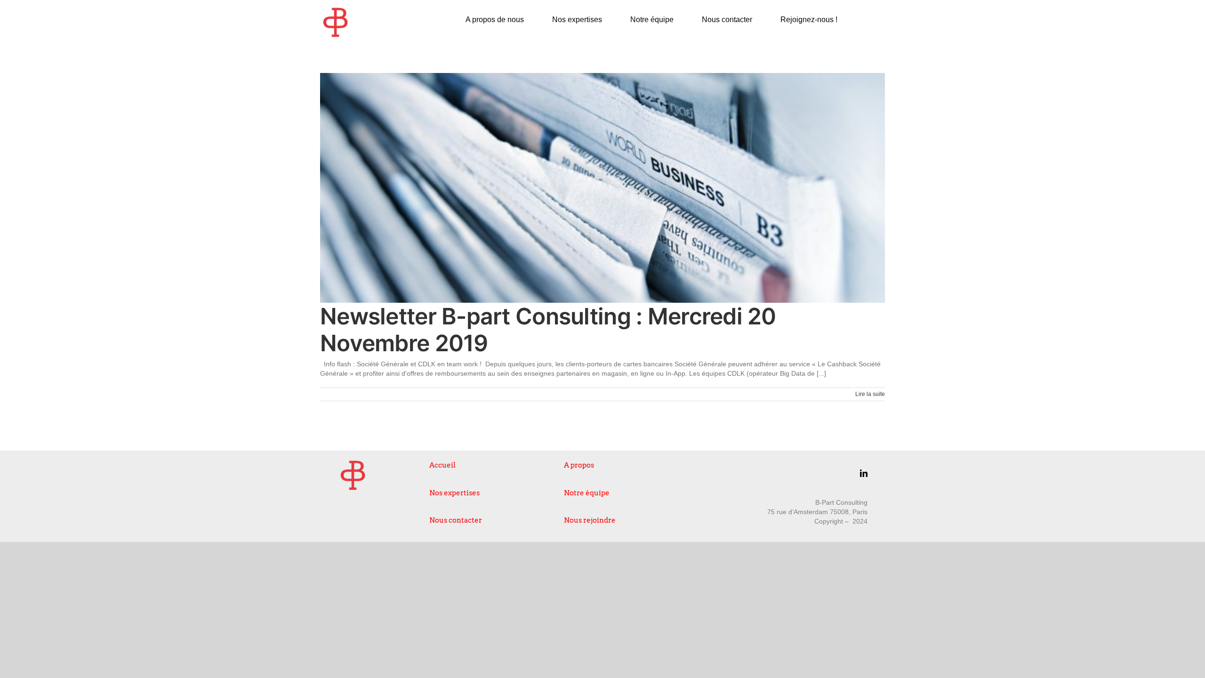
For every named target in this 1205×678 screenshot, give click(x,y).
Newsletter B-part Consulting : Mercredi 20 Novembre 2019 (548, 329)
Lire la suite (870, 394)
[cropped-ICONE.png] (335, 10)
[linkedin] (864, 473)
